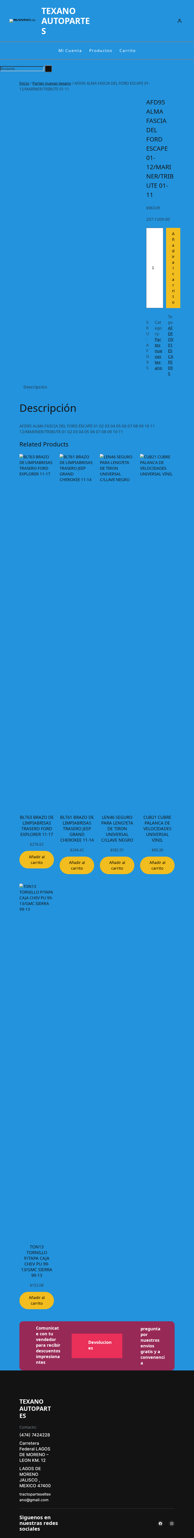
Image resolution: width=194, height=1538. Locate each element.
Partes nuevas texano (51, 83)
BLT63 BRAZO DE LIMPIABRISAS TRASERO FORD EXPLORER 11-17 (37, 825)
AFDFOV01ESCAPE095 (170, 350)
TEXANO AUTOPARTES (65, 21)
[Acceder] (180, 21)
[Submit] (48, 68)
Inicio (24, 83)
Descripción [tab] (35, 387)
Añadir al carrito (173, 268)
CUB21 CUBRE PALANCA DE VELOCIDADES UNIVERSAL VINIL (157, 828)
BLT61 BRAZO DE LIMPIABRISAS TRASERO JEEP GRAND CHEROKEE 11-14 (77, 828)
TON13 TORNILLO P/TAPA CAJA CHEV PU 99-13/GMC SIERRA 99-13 (36, 1261)
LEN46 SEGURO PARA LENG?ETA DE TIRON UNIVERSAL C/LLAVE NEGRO (117, 828)
